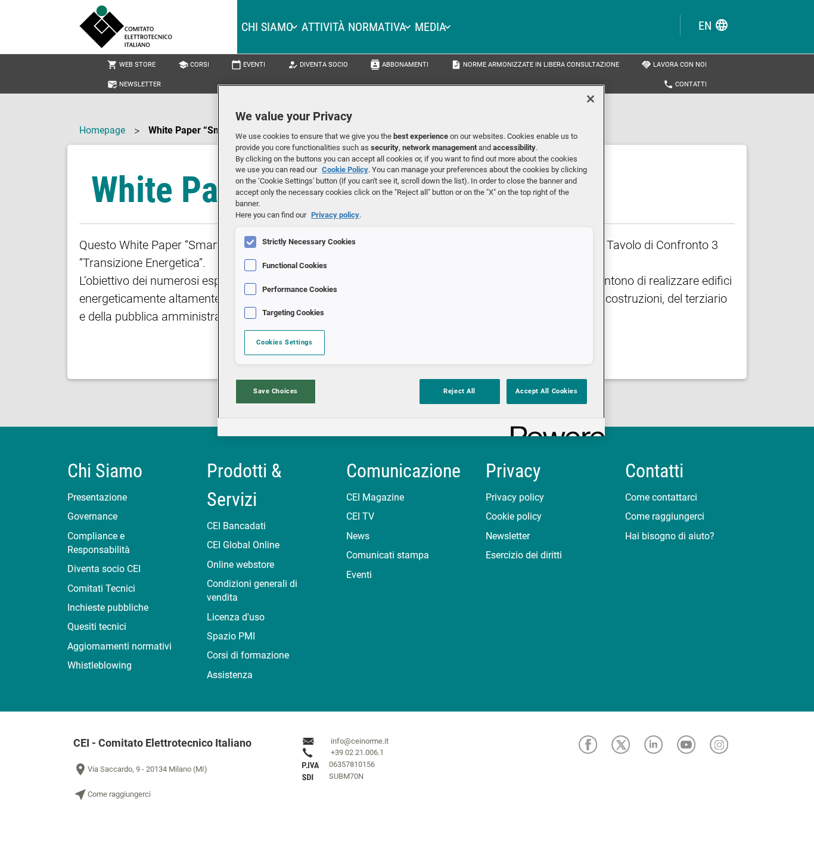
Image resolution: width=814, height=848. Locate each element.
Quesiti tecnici (96, 626)
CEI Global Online (243, 545)
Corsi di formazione (248, 655)
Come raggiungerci (664, 516)
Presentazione (97, 497)
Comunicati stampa (387, 555)
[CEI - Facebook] (595, 744)
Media (430, 27)
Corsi (193, 65)
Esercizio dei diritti (524, 555)
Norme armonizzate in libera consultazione (535, 65)
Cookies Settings (284, 342)
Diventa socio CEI (104, 568)
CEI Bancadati (236, 526)
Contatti (685, 84)
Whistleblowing (99, 665)
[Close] (590, 99)
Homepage (102, 130)
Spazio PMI (231, 636)
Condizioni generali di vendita (252, 590)
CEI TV (360, 516)
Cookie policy (514, 516)
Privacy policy (515, 497)
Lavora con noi (674, 65)
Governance (92, 516)
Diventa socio (318, 65)
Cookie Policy (345, 169)
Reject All (459, 391)
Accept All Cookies (546, 391)
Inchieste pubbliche (107, 607)
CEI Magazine (375, 497)
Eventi (248, 65)
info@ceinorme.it (360, 741)
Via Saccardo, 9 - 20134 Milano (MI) (140, 769)
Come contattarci (661, 497)
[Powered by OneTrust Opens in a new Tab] (553, 428)
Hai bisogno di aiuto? (669, 536)
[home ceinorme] (158, 27)
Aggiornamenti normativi (119, 646)
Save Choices (275, 391)
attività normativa (354, 27)
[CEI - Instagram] (725, 744)
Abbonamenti (399, 65)
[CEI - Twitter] (627, 744)
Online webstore (240, 564)
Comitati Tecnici (101, 588)
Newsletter (134, 84)
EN (713, 25)
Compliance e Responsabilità (98, 542)
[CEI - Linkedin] (660, 744)
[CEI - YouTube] (693, 744)
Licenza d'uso (236, 617)
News (357, 536)
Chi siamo (267, 27)
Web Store (131, 65)
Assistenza (230, 675)
